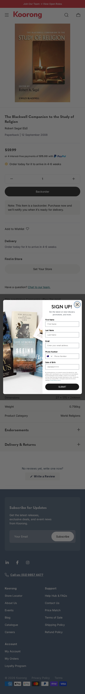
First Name (49, 320)
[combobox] (49, 356)
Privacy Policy (53, 380)
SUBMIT (62, 387)
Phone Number (51, 352)
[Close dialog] (77, 304)
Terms (59, 380)
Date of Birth (50, 362)
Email (47, 341)
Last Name (49, 330)
